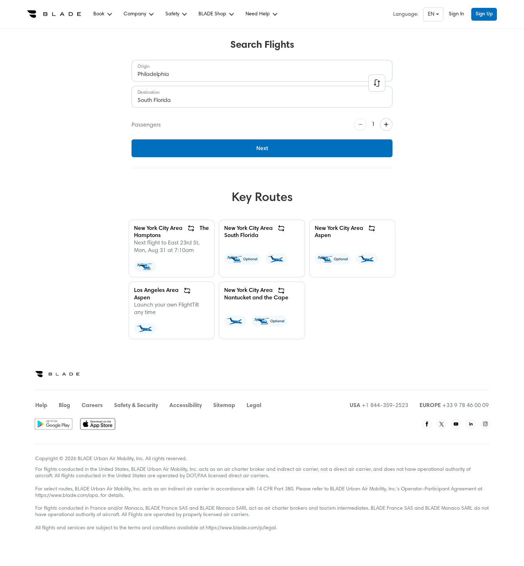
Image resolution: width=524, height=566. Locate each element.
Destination (149, 93)
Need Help (258, 14)
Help (41, 405)
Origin (144, 67)
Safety (173, 14)
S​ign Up (484, 14)
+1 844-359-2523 (385, 405)
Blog (64, 405)
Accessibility (185, 405)
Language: (405, 14)
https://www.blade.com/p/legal (241, 528)
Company (136, 14)
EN (432, 14)
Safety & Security (136, 405)
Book (99, 14)
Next (262, 148)
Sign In (456, 14)
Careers (92, 405)
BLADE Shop (213, 14)
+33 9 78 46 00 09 (465, 405)
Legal (254, 405)
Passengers (146, 125)
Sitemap (224, 405)
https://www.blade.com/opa (66, 495)
